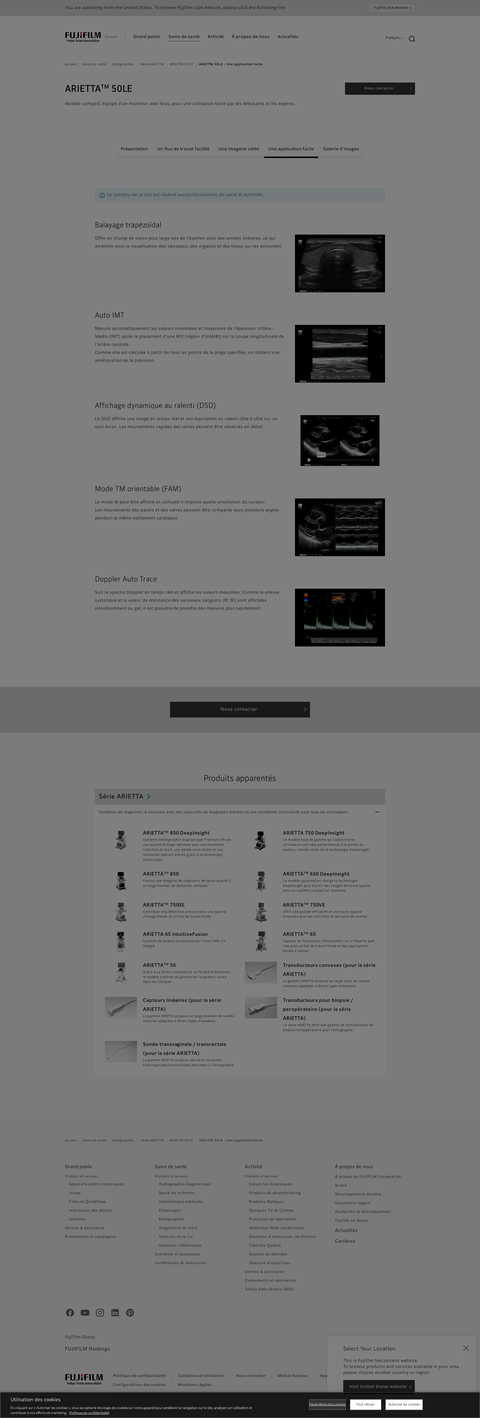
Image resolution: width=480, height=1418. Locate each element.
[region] (240, 1405)
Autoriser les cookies (404, 1404)
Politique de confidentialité (89, 1412)
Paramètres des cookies (327, 1404)
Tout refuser (365, 1404)
